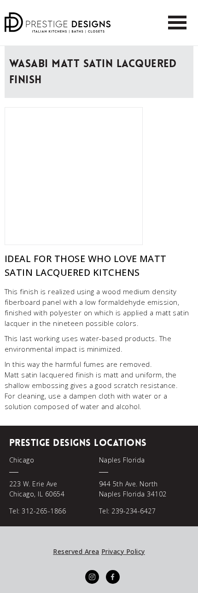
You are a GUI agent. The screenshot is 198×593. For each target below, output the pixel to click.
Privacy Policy (123, 551)
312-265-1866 (44, 511)
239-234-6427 (133, 511)
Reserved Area (76, 551)
